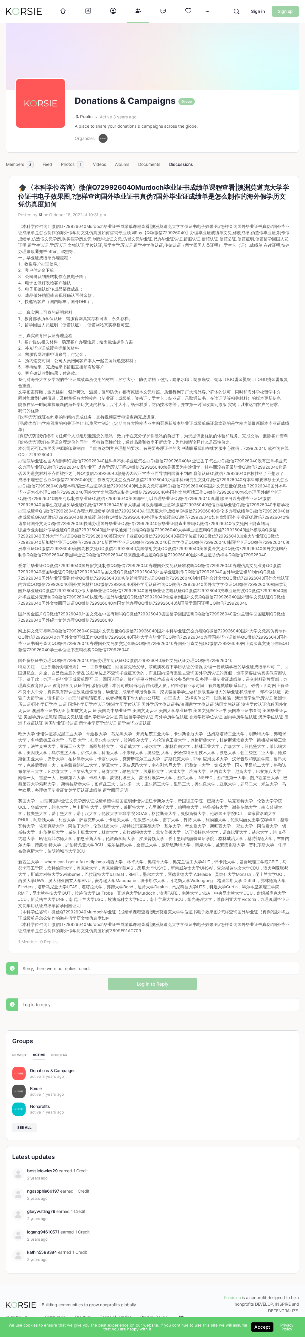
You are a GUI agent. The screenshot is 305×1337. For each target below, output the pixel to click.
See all (24, 1127)
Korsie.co (232, 1297)
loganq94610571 (43, 1231)
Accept (262, 1327)
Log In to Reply (153, 984)
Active (39, 1055)
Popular (59, 1055)
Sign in (258, 11)
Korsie (36, 1088)
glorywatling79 (41, 1211)
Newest (19, 1055)
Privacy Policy (286, 1327)
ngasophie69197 (43, 1191)
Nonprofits (40, 1106)
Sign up (285, 11)
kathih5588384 (42, 1252)
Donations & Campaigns (53, 1070)
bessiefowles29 (42, 1170)
